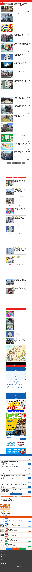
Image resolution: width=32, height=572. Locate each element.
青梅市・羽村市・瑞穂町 (9, 390)
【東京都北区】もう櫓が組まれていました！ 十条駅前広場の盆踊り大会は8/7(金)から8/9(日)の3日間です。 (20, 190)
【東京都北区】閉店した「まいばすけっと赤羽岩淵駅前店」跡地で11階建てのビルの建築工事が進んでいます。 (20, 249)
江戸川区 (14, 381)
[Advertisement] (16, 92)
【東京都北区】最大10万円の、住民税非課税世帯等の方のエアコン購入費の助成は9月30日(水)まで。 (20, 326)
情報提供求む (3, 554)
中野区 (7, 384)
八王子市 (21, 389)
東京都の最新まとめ (9, 381)
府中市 (21, 387)
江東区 (17, 381)
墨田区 (22, 381)
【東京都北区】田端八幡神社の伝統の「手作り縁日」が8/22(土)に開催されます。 (20, 209)
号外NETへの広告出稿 (4, 556)
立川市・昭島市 (8, 389)
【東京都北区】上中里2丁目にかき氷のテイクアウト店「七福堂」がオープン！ (20, 289)
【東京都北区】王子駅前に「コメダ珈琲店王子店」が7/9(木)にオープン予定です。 (20, 200)
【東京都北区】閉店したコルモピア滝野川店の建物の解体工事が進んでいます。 (20, 280)
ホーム (3, 551)
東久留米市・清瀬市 (14, 387)
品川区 (22, 384)
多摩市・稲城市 (13, 389)
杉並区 (10, 384)
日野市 (17, 389)
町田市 (24, 389)
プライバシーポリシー (4, 559)
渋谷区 (13, 384)
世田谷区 (16, 384)
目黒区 (19, 384)
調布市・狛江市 (8, 387)
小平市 (18, 387)
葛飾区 (20, 381)
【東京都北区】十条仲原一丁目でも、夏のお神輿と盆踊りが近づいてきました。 (20, 218)
